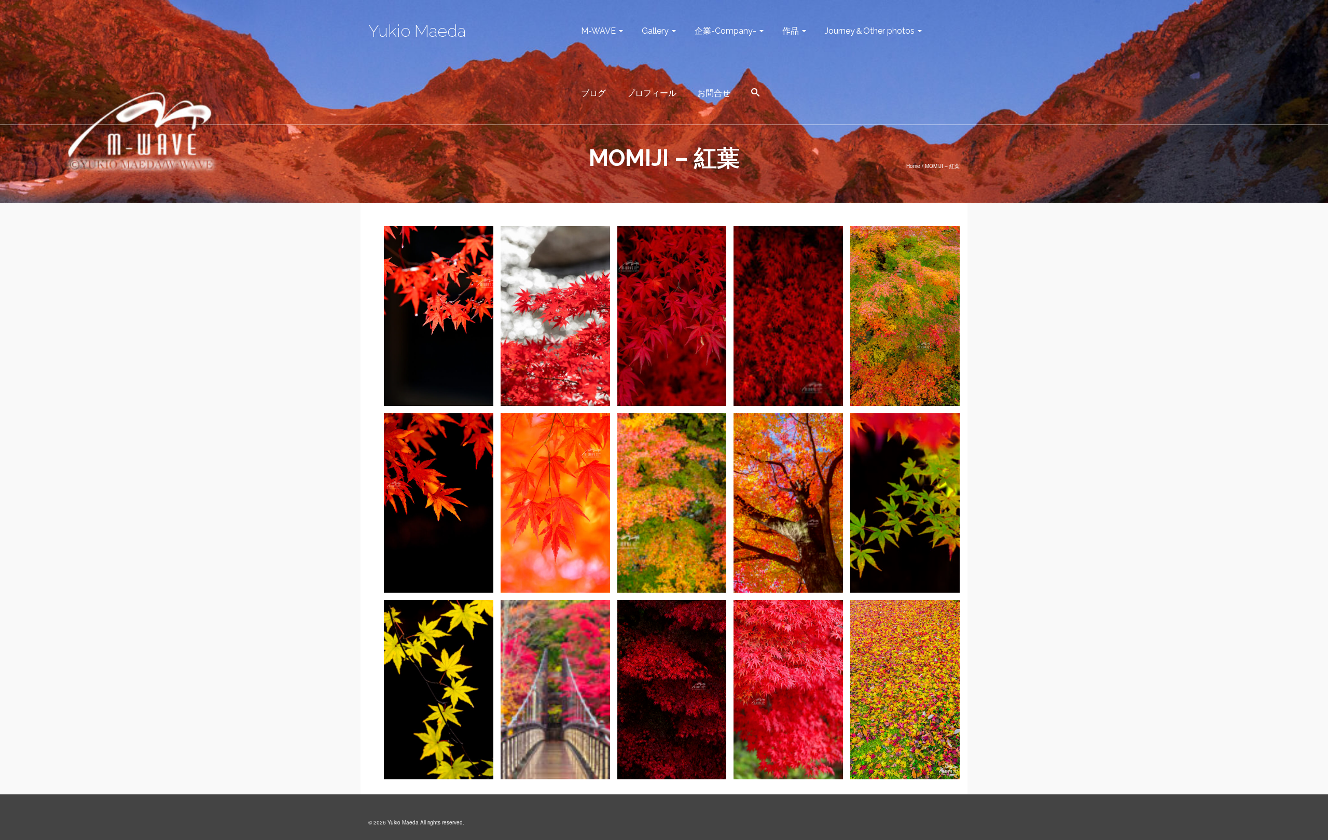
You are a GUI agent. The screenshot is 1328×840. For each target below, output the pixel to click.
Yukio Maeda (417, 30)
